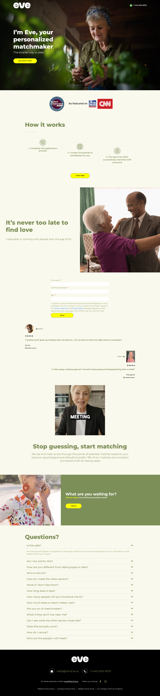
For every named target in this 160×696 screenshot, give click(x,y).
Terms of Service (61, 308)
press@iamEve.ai (71, 681)
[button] (80, 545)
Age (52, 295)
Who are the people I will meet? (47, 638)
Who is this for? (36, 573)
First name (55, 280)
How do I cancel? (37, 632)
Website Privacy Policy (46, 689)
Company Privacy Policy (66, 689)
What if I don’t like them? (43, 584)
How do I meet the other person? (48, 579)
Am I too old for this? (40, 561)
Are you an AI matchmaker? (44, 608)
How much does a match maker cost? (51, 602)
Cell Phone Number (59, 288)
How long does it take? (41, 590)
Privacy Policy (77, 308)
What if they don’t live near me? (47, 614)
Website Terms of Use (86, 689)
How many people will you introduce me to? (55, 596)
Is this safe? (34, 545)
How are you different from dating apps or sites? (57, 567)
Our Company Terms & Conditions (110, 689)
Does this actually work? (42, 626)
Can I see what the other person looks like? (54, 620)
